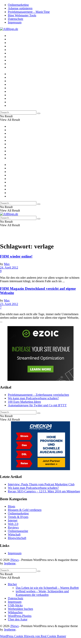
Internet (12, 520)
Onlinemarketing (18, 4)
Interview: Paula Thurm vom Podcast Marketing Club (41, 484)
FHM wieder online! (16, 256)
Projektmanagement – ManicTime (29, 11)
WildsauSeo (15, 612)
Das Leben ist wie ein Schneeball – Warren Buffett (47, 587)
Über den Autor (17, 619)
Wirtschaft (14, 534)
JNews (14, 559)
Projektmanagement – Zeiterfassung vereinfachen (38, 394)
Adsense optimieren (20, 8)
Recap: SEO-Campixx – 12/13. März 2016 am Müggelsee (44, 491)
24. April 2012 (9, 267)
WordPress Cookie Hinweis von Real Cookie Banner (33, 636)
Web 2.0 (13, 524)
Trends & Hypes (18, 517)
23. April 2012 (9, 304)
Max (7, 264)
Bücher (12, 584)
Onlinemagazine (18, 531)
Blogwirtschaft (17, 538)
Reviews (13, 527)
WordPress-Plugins (19, 616)
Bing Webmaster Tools (22, 15)
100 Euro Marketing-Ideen (24, 401)
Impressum (14, 22)
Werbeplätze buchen (20, 608)
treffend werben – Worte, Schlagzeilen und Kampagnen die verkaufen (42, 593)
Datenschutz (15, 18)
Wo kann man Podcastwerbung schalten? (33, 398)
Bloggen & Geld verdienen (24, 510)
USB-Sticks (15, 605)
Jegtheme (10, 563)
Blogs (11, 506)
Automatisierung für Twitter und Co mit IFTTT (37, 405)
